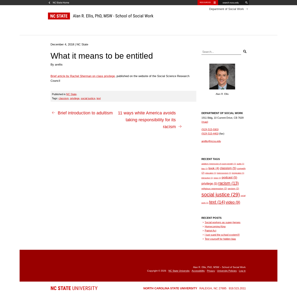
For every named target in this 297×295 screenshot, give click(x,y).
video (233, 202)
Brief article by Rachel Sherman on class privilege (83, 76)
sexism (233, 188)
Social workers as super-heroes (222, 222)
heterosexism (224, 173)
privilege (74, 98)
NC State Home (61, 2)
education (210, 173)
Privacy (211, 271)
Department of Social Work (226, 9)
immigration (238, 173)
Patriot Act (210, 230)
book (213, 168)
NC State (71, 94)
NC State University (179, 271)
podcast (229, 177)
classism (64, 98)
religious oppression (214, 188)
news (217, 178)
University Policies (227, 271)
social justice (88, 98)
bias (204, 169)
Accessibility (198, 271)
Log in (242, 271)
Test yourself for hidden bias (220, 238)
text (99, 98)
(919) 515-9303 (209, 129)
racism (228, 183)
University (74, 288)
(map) (204, 121)
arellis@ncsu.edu (211, 141)
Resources (205, 2)
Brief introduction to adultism (85, 112)
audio (240, 164)
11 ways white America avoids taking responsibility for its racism (147, 119)
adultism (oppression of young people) (218, 164)
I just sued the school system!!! (222, 234)
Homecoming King (215, 226)
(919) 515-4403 (209, 133)
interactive (207, 178)
